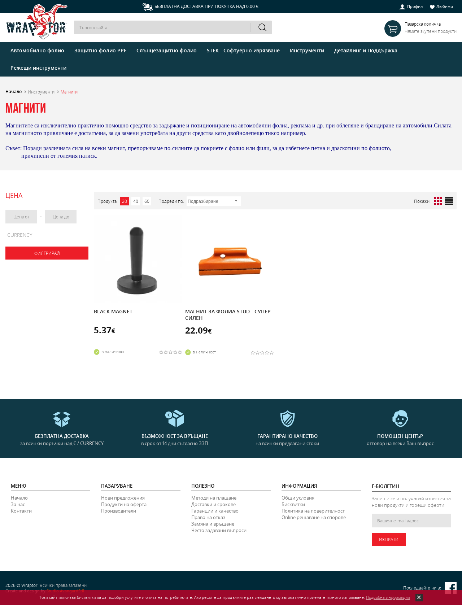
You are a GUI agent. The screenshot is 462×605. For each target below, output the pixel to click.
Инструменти (41, 92)
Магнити (69, 92)
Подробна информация (388, 597)
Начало (13, 92)
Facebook (451, 588)
